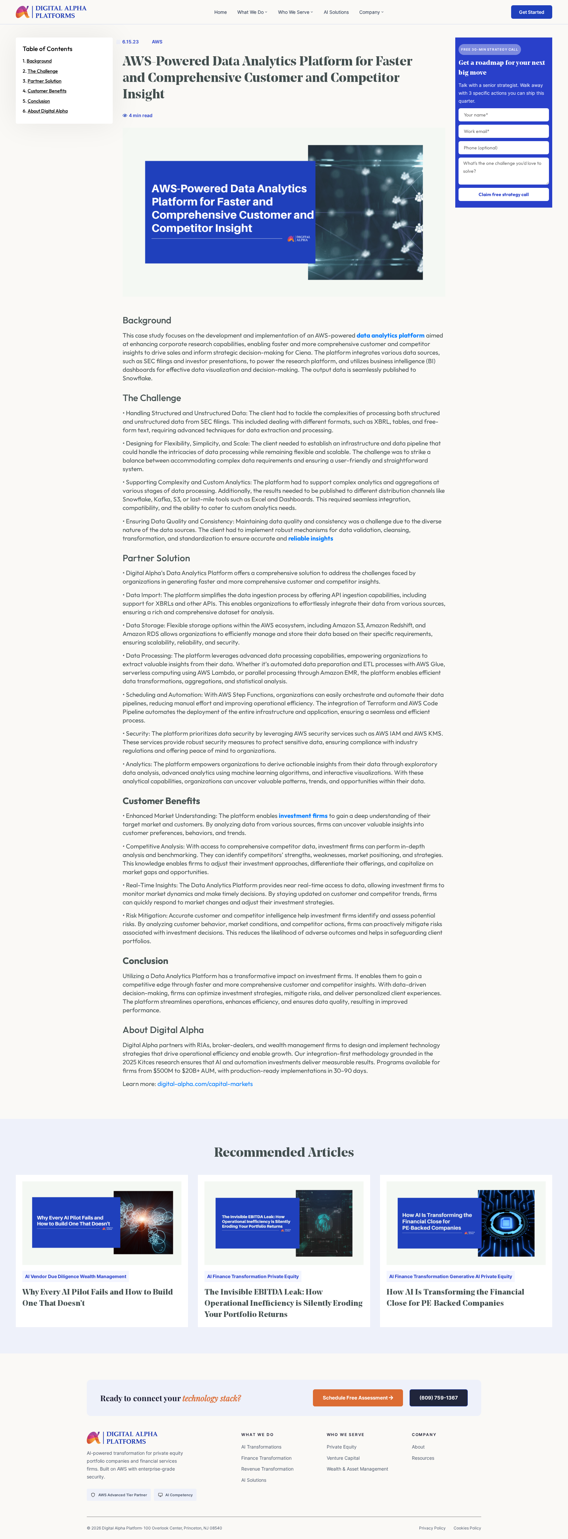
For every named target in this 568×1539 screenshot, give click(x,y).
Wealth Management (103, 1276)
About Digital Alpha (48, 111)
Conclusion (39, 101)
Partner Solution (44, 81)
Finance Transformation (240, 1276)
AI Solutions (336, 12)
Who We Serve (293, 12)
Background (39, 61)
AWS (157, 41)
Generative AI (465, 1276)
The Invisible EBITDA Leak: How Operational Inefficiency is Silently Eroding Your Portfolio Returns (283, 1304)
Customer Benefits (47, 91)
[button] (358, 1398)
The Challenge (43, 71)
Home (220, 12)
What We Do (250, 12)
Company (369, 12)
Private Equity (283, 1276)
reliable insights (310, 538)
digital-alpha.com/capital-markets (205, 1084)
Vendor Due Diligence (55, 1276)
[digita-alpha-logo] (51, 12)
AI (27, 1276)
